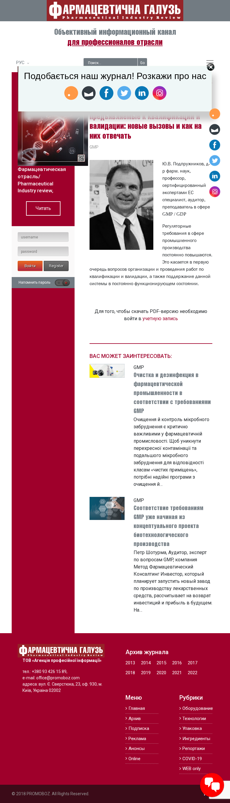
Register (56, 266)
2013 (130, 663)
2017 (192, 663)
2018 (130, 672)
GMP (94, 147)
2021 (177, 672)
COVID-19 (192, 758)
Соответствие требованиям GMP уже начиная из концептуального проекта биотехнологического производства (168, 526)
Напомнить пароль (34, 282)
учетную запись (160, 318)
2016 (177, 663)
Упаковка (192, 728)
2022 (192, 672)
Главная (136, 708)
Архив (134, 718)
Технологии (194, 718)
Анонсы (136, 748)
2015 (161, 663)
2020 (161, 672)
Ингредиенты (196, 738)
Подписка (138, 728)
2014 (146, 663)
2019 (146, 672)
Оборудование (197, 708)
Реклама (137, 738)
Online (134, 758)
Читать (43, 208)
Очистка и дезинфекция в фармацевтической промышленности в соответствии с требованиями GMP (172, 393)
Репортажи (193, 748)
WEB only (191, 768)
